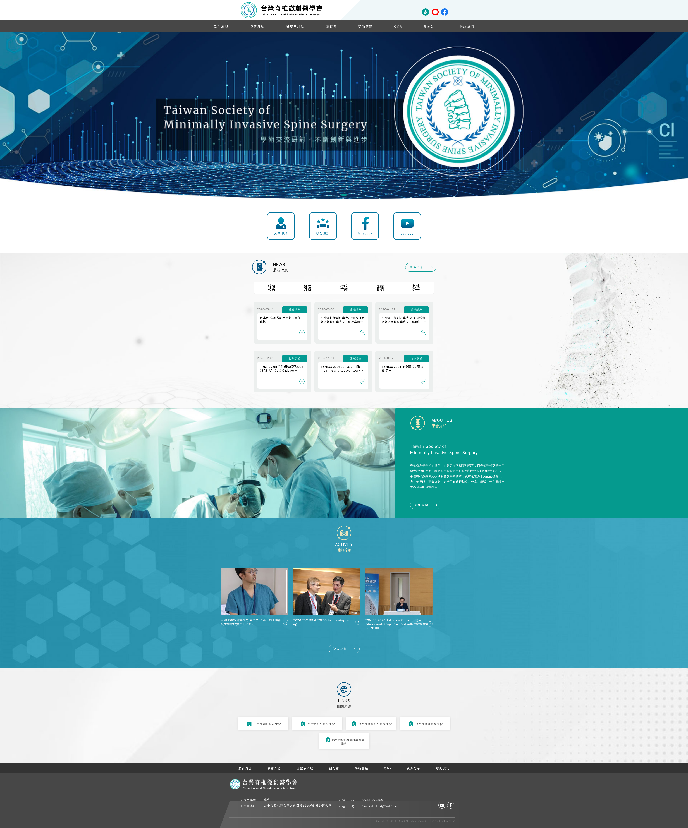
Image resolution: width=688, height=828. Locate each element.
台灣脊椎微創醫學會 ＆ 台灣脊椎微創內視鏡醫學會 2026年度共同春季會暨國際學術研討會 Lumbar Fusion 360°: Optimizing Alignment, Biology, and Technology (404, 320)
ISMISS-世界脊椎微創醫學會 (348, 742)
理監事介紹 (295, 26)
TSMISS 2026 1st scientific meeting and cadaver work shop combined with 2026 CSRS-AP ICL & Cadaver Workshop (341, 368)
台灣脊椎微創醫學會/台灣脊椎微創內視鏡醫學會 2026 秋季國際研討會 (343, 320)
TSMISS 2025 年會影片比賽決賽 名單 (402, 368)
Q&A (398, 26)
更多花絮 (340, 649)
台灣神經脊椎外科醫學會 (375, 724)
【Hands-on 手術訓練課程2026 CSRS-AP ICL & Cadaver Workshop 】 (281, 368)
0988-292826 (372, 800)
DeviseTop (449, 821)
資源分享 (430, 26)
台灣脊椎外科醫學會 (321, 724)
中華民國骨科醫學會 (267, 724)
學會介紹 (257, 26)
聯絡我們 (466, 26)
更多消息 (417, 267)
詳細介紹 (421, 505)
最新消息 (221, 26)
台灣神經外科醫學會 (429, 724)
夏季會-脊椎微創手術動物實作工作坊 (282, 320)
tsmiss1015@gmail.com (379, 806)
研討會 (331, 26)
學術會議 (365, 26)
